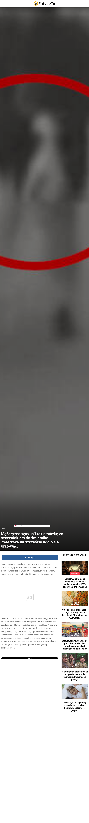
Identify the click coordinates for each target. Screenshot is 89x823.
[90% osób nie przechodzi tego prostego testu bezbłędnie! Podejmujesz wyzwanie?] (75, 598)
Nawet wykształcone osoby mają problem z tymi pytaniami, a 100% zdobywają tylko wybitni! (75, 583)
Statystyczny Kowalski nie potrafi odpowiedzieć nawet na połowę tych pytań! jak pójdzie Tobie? (74, 644)
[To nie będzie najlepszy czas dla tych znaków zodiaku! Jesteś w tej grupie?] (75, 691)
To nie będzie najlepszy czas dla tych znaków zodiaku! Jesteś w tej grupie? (74, 706)
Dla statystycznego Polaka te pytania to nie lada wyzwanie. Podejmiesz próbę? (75, 675)
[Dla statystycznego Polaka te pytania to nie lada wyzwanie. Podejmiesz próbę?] (75, 660)
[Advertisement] (32, 509)
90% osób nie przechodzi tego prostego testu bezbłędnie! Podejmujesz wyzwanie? (74, 614)
